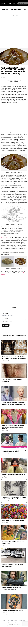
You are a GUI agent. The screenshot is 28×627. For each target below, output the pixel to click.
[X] (23, 3)
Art (25, 9)
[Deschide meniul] (14, 3)
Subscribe (5, 325)
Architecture (16, 9)
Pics (4, 77)
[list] (14, 9)
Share (25, 77)
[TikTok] (26, 3)
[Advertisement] (14, 33)
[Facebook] (19, 3)
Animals (5, 9)
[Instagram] (21, 3)
